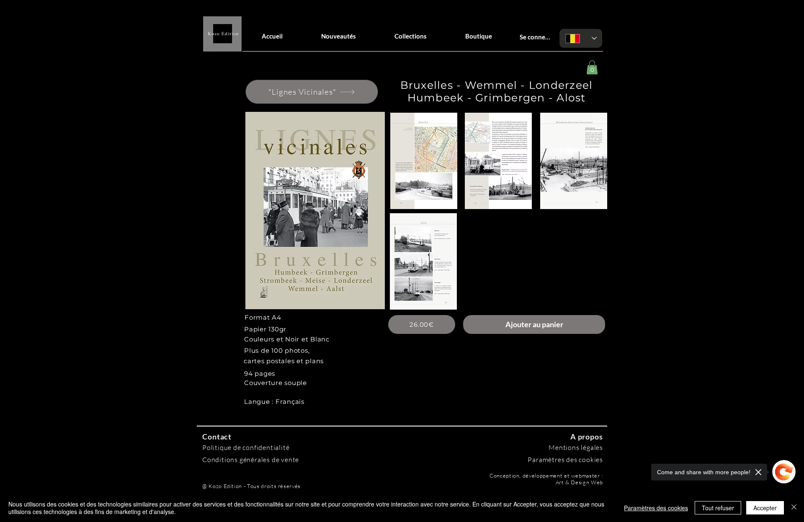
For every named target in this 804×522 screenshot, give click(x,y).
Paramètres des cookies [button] (656, 508)
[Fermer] (794, 507)
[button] (592, 67)
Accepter (765, 508)
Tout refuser (718, 508)
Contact (217, 436)
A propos (586, 436)
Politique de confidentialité (245, 447)
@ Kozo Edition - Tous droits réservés (251, 486)
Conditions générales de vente (250, 459)
